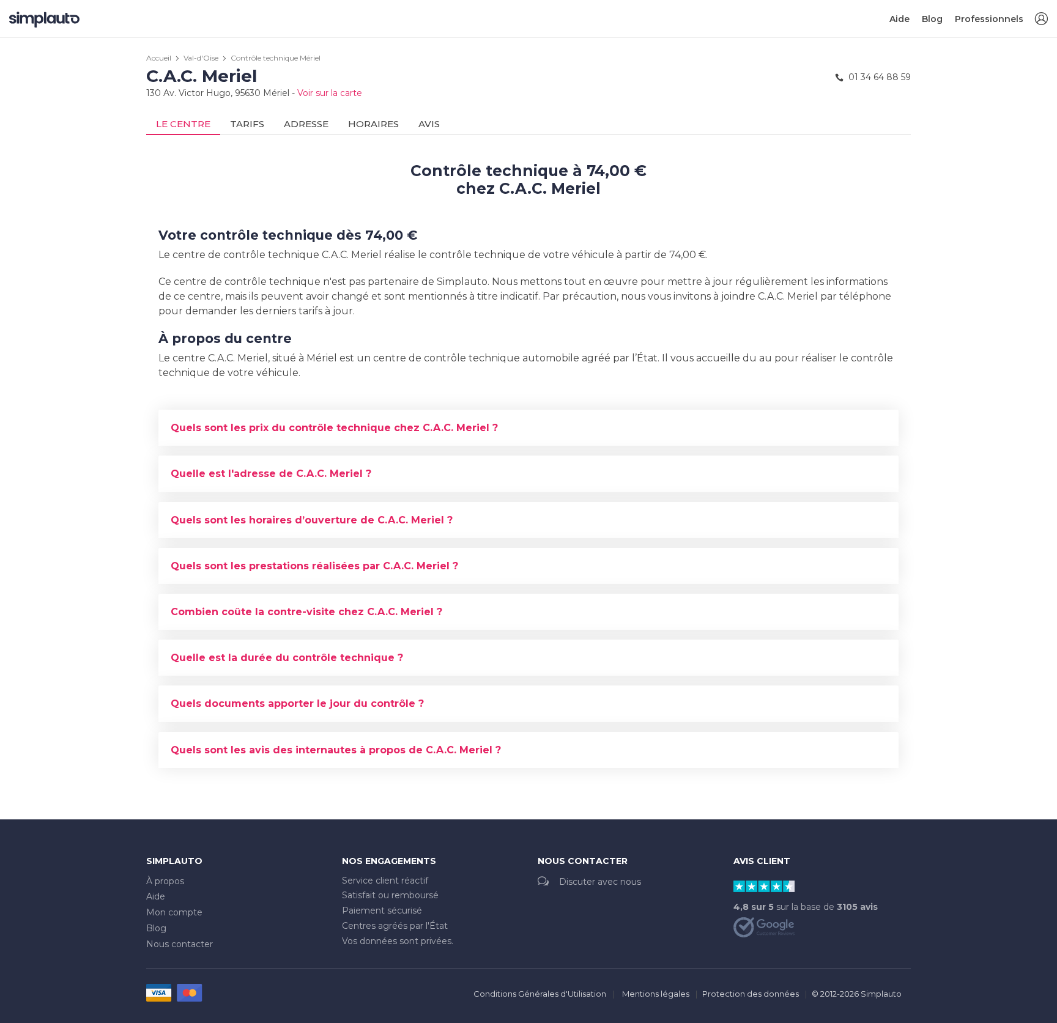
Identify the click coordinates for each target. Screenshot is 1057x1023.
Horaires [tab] (373, 124)
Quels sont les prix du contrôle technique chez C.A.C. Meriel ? (334, 428)
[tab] (528, 428)
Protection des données (750, 994)
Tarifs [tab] (247, 124)
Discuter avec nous (600, 881)
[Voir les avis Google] (764, 926)
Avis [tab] (429, 124)
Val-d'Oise (201, 57)
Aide (899, 18)
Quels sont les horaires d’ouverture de (312, 520)
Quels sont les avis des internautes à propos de (336, 750)
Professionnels (989, 18)
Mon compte (174, 912)
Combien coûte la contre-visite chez (306, 612)
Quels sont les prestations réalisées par (314, 566)
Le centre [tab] (183, 124)
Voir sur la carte (329, 92)
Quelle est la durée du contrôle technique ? (287, 657)
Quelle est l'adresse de (271, 473)
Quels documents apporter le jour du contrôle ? (297, 703)
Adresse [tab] (306, 124)
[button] (1041, 19)
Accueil (158, 57)
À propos (165, 881)
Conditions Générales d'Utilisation (539, 994)
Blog (932, 18)
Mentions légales (655, 994)
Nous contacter (179, 944)
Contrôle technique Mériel (276, 57)
